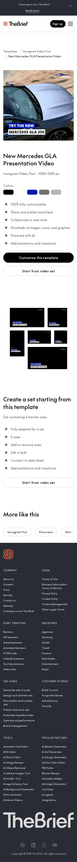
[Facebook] (22, 845)
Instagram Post (17, 532)
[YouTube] (54, 845)
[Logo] (8, 554)
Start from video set (38, 271)
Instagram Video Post (37, 51)
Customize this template (38, 257)
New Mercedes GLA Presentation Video (34, 56)
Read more (32, 10)
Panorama (46, 532)
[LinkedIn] (33, 845)
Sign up (58, 24)
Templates (10, 51)
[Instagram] (44, 845)
